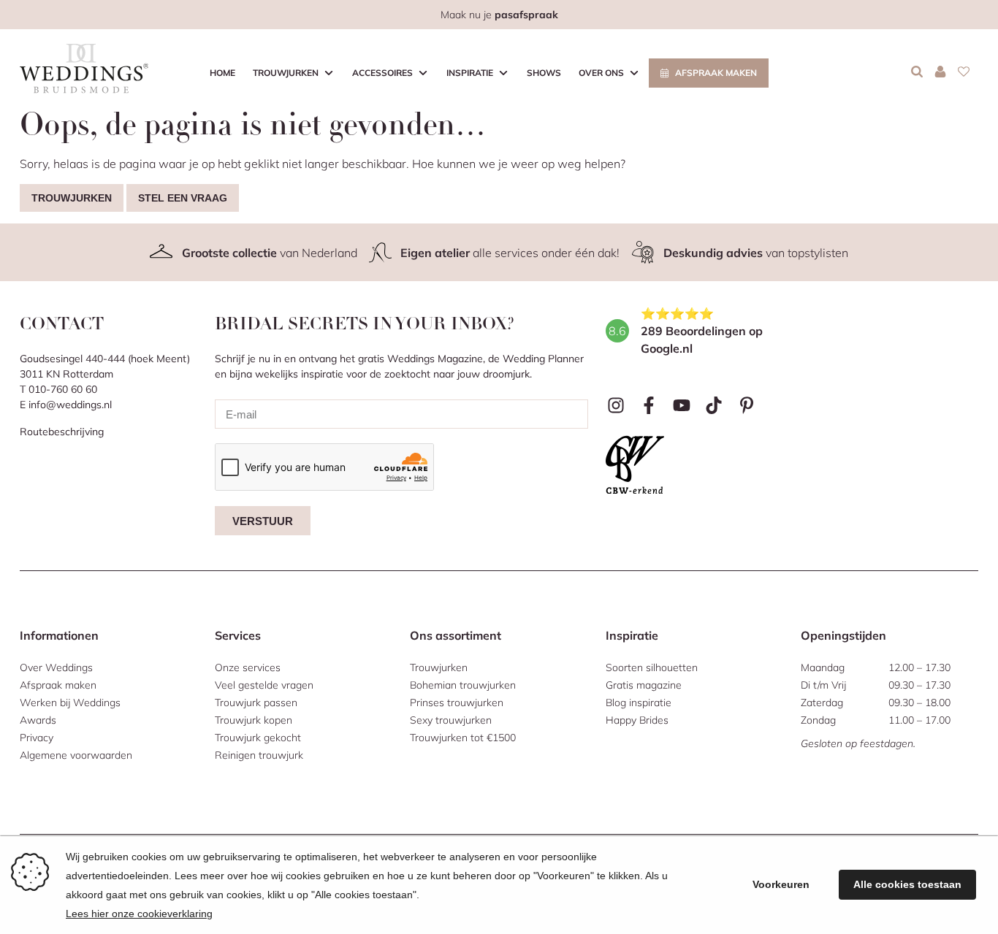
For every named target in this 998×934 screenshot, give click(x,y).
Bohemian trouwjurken (463, 685)
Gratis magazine (644, 685)
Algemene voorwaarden (76, 755)
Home (222, 72)
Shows (544, 72)
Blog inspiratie (638, 702)
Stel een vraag (182, 198)
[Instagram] (616, 405)
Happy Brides (637, 720)
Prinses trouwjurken (456, 702)
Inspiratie (469, 72)
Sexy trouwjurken (451, 720)
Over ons (601, 72)
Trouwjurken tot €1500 (463, 737)
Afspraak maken (716, 72)
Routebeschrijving (62, 431)
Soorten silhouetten (652, 667)
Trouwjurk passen (256, 702)
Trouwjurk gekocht (258, 737)
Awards (38, 720)
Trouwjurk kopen (253, 720)
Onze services (248, 667)
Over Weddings (56, 667)
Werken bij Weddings (70, 702)
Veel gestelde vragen (264, 685)
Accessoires (382, 72)
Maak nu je (499, 14)
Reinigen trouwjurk (259, 755)
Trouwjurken (286, 72)
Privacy (36, 737)
